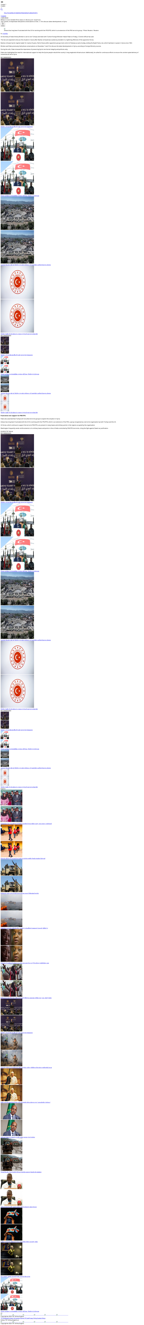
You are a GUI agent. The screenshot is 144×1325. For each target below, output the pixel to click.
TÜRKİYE (3, 16)
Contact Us (11, 1318)
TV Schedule (4, 1318)
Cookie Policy (41, 1318)
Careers (17, 1318)
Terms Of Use (24, 1318)
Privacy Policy (33, 1318)
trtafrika (5, 33)
